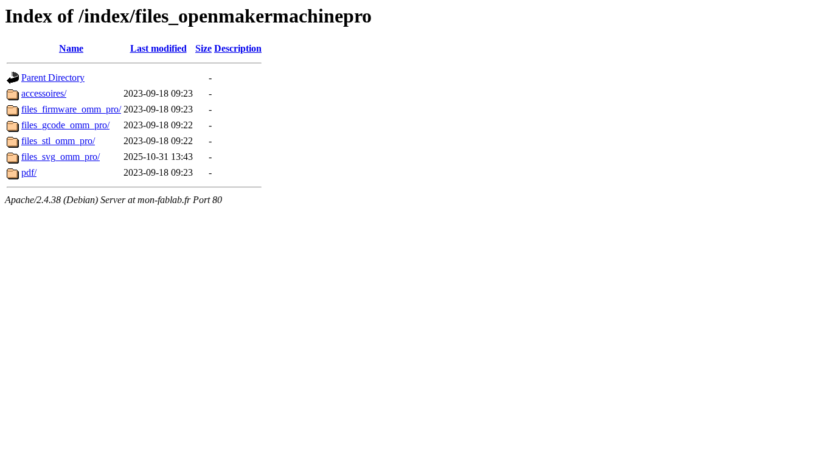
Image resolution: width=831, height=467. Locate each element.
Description (238, 48)
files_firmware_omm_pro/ (71, 109)
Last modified (158, 48)
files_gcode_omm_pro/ (65, 125)
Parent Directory (53, 77)
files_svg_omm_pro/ (60, 156)
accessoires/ (43, 93)
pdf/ (29, 172)
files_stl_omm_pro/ (58, 141)
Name (71, 48)
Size (203, 48)
